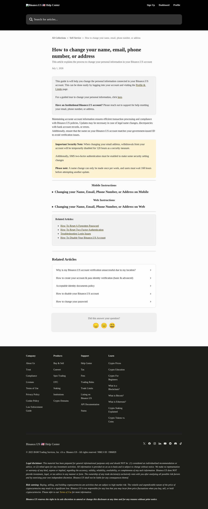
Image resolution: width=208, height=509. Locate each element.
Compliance (31, 376)
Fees (83, 376)
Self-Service (75, 38)
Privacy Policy (32, 394)
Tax (82, 369)
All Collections (59, 38)
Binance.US (161, 470)
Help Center (86, 363)
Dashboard (164, 5)
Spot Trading (59, 376)
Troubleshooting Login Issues (75, 233)
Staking (56, 388)
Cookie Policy (32, 401)
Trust (28, 369)
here (120, 97)
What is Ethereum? (117, 402)
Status (83, 411)
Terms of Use (32, 388)
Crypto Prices (114, 363)
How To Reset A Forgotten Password (79, 225)
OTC (55, 382)
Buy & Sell (58, 363)
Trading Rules (87, 382)
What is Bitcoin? (116, 395)
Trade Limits (87, 388)
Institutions (58, 394)
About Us (30, 363)
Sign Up (151, 5)
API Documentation (90, 404)
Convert (57, 369)
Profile (176, 5)
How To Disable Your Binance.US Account (82, 237)
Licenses (30, 382)
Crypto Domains (61, 401)
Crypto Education (116, 369)
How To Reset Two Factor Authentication (82, 229)
